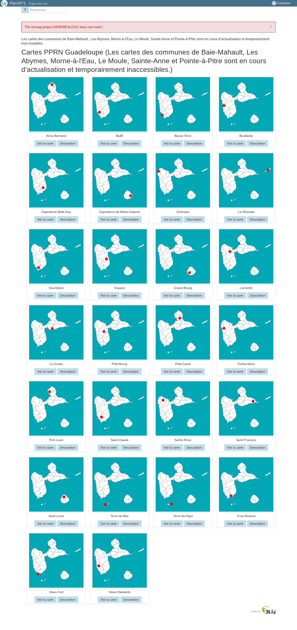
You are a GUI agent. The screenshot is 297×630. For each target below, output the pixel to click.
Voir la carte (45, 143)
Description (67, 143)
